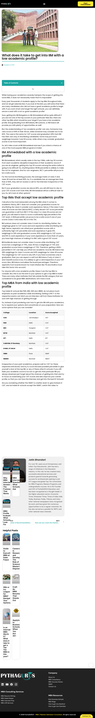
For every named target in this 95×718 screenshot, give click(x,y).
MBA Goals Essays (7, 698)
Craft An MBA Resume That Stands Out (16, 593)
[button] (44, 3)
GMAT (50, 684)
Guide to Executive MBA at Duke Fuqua (7, 554)
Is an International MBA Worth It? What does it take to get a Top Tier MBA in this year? (9, 642)
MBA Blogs (52, 702)
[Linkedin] (2, 684)
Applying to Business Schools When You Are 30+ (17, 628)
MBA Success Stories (55, 682)
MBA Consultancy (54, 680)
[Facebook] (11, 684)
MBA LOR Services (7, 703)
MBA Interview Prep (7, 701)
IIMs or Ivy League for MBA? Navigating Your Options (8, 595)
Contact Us (52, 686)
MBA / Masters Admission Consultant (49, 715)
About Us (51, 677)
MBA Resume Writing (8, 696)
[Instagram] (16, 684)
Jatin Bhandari (37, 459)
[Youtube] (7, 684)
